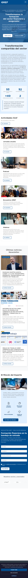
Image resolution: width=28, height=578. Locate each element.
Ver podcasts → (7, 180)
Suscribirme (5, 468)
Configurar (14, 575)
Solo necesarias (14, 572)
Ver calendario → (5, 123)
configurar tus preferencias (17, 567)
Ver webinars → (7, 237)
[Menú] (25, 2)
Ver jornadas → (7, 151)
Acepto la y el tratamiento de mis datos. (14, 465)
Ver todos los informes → (10, 419)
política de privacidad (11, 464)
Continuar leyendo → (7, 287)
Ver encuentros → (8, 207)
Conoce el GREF (19, 35)
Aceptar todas (14, 569)
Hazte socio (8, 35)
